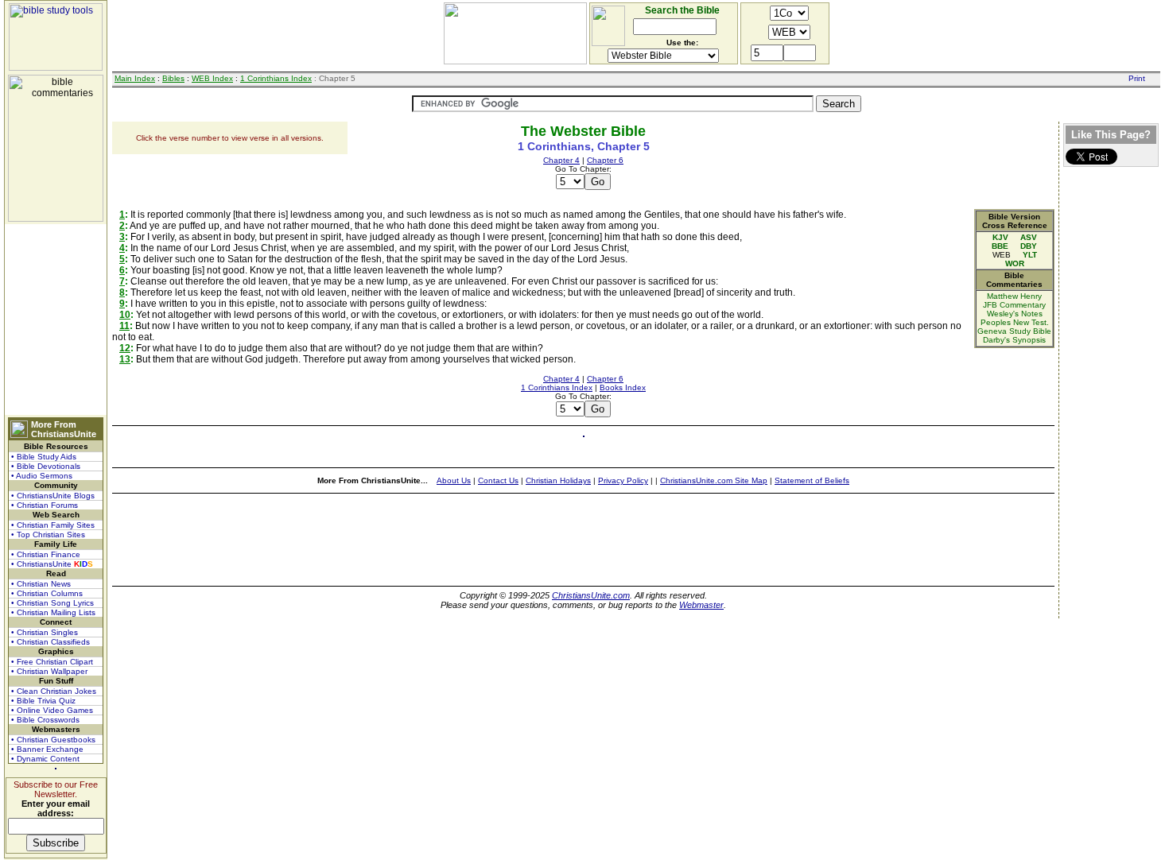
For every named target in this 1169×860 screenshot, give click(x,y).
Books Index (623, 387)
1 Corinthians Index (276, 78)
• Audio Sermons (41, 475)
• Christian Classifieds (50, 641)
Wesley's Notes (1015, 313)
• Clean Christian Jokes (53, 691)
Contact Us (498, 480)
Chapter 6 (605, 160)
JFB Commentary (1014, 304)
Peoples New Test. (1015, 322)
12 (124, 348)
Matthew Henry (1014, 296)
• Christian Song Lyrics (52, 603)
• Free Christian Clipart (52, 661)
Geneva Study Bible (1014, 331)
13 (124, 359)
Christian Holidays (558, 480)
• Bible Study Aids (43, 456)
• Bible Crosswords (45, 719)
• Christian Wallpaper (49, 671)
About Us (454, 480)
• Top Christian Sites (48, 534)
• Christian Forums (44, 505)
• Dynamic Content (45, 758)
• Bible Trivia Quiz (43, 700)
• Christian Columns (47, 593)
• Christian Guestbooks (53, 739)
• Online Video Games (52, 710)
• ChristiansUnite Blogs (53, 495)
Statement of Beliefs (812, 480)
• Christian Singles (44, 632)
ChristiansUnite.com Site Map (713, 480)
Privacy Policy (623, 480)
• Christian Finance (45, 554)
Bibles (173, 78)
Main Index (135, 78)
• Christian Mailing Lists (53, 612)
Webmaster (701, 605)
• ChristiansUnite (52, 564)
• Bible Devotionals (45, 466)
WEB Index (212, 78)
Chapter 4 (561, 160)
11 (124, 325)
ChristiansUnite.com (591, 595)
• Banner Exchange (47, 749)
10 (124, 314)
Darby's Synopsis (1014, 339)
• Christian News (41, 583)
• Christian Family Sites (53, 525)
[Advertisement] (55, 319)
